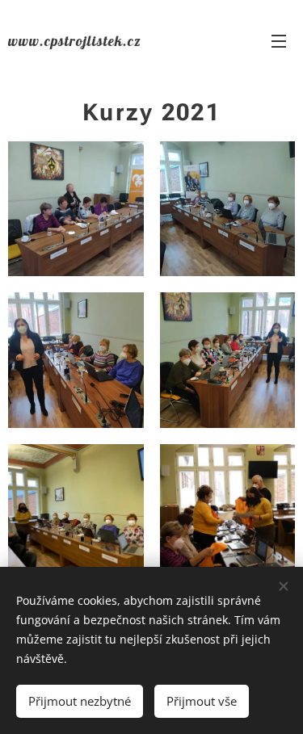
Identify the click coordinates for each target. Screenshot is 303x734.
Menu (279, 40)
